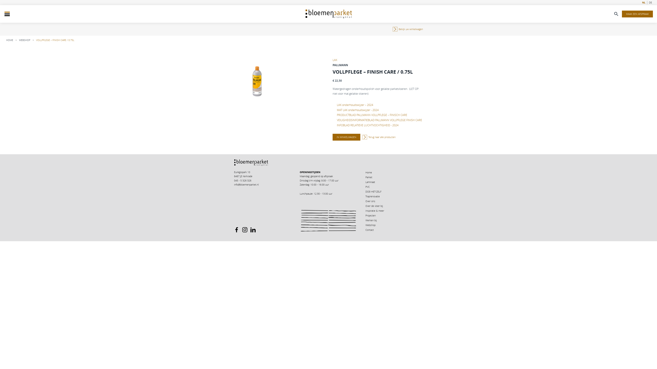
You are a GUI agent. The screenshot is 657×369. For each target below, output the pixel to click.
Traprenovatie (372, 196)
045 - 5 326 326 (242, 180)
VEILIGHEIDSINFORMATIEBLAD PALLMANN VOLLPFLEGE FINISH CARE (379, 120)
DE (650, 2)
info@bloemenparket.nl (246, 184)
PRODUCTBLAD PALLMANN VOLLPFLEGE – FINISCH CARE (372, 115)
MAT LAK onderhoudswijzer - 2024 (358, 110)
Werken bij (371, 220)
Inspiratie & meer (374, 210)
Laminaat (370, 182)
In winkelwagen (346, 137)
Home (9, 40)
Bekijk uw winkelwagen (411, 29)
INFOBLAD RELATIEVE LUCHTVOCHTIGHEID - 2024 (367, 125)
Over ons (370, 201)
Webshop (24, 40)
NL (643, 2)
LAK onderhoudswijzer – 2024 (355, 105)
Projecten (370, 215)
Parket (368, 177)
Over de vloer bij (374, 206)
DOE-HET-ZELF (373, 191)
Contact (369, 229)
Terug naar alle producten (382, 137)
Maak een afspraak (637, 14)
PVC (367, 186)
